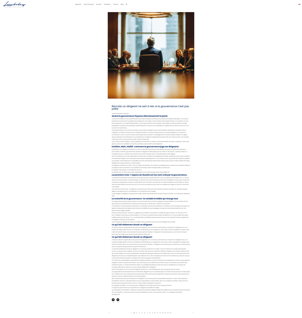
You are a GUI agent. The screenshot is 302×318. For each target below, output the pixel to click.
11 (157, 313)
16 (170, 313)
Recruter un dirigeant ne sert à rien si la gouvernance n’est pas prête (150, 107)
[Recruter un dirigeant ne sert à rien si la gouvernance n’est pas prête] (151, 55)
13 (163, 313)
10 (155, 313)
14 (165, 313)
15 (168, 313)
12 (160, 313)
